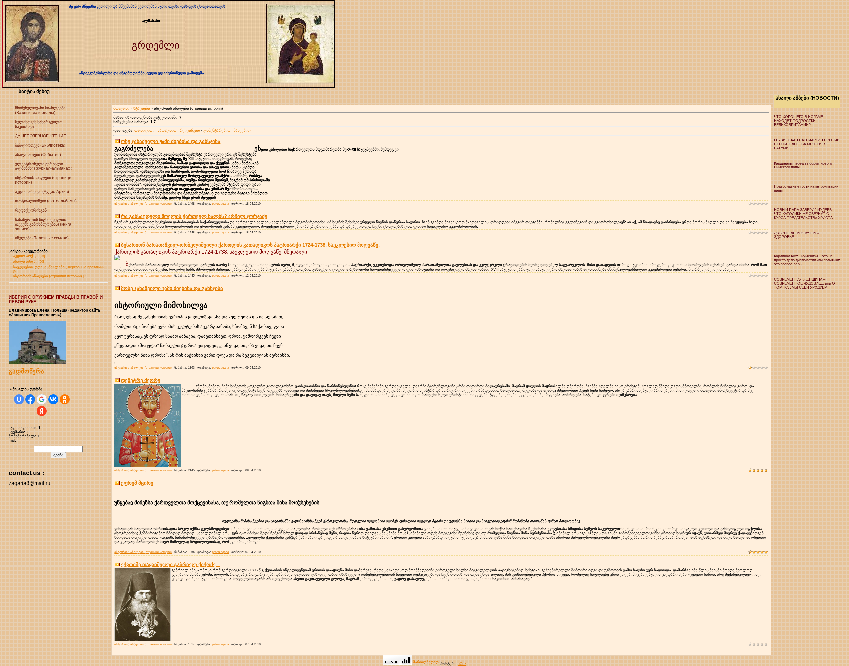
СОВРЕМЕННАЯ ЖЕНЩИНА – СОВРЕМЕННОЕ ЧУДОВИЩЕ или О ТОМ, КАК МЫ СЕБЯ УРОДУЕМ (804, 283)
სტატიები (141, 108)
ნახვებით (242, 130)
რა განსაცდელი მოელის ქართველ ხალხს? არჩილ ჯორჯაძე (194, 216)
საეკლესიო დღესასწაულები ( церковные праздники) (59, 267)
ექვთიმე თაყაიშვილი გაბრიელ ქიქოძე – (170, 564)
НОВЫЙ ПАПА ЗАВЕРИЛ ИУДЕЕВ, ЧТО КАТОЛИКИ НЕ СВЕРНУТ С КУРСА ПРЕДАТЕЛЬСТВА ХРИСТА (803, 214)
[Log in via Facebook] (30, 399)
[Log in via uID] (19, 399)
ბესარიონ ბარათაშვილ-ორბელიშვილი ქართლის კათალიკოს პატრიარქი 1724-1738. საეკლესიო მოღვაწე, (250, 245)
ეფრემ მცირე (137, 483)
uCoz (462, 664)
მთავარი (121, 108)
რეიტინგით (190, 130)
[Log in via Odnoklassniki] (65, 399)
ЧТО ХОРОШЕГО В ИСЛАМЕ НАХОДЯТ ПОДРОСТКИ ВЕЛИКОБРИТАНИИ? (798, 121)
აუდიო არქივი (26, 256)
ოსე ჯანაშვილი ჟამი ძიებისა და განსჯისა (170, 141)
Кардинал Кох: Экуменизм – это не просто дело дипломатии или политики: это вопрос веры (807, 260)
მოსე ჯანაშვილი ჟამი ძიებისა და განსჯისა (172, 288)
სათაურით (167, 130)
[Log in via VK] (53, 399)
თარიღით (143, 130)
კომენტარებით (216, 130)
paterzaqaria (220, 203)
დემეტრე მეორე (140, 380)
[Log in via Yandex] (42, 411)
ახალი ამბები (25, 261)
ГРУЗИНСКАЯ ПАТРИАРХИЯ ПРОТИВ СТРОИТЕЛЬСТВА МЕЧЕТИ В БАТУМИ (806, 144)
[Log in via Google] (41, 399)
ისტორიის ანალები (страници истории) (47, 276)
